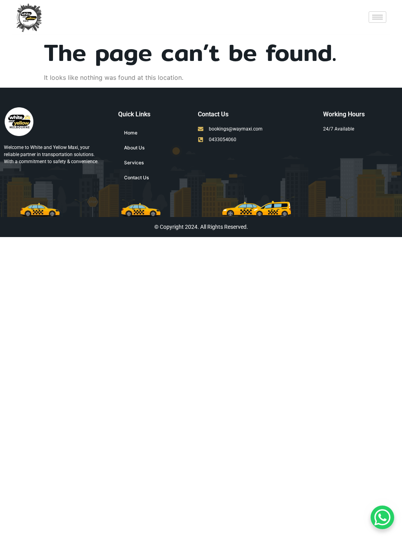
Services (134, 163)
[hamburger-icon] (377, 17)
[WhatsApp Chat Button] (382, 517)
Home (130, 133)
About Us (134, 148)
